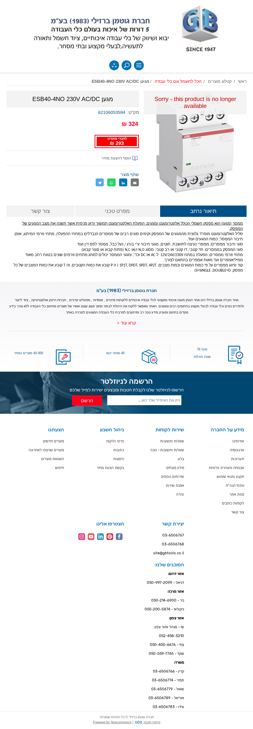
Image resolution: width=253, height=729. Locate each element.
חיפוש (59, 468)
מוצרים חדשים (53, 441)
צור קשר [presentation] (40, 211)
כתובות (118, 450)
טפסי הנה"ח (235, 485)
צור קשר (237, 512)
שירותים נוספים (172, 476)
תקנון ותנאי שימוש (230, 476)
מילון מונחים (175, 468)
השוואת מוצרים (52, 459)
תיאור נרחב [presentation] (203, 211)
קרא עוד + (126, 323)
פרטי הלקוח (115, 441)
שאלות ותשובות (172, 441)
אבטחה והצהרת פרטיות (226, 468)
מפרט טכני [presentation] (117, 211)
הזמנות (118, 459)
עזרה (180, 494)
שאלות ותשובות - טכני (167, 450)
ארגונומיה (237, 450)
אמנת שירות (175, 485)
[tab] (203, 212)
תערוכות (237, 459)
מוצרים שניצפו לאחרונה (46, 450)
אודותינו (238, 441)
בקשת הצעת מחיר (110, 468)
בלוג (180, 459)
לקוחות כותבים (233, 503)
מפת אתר (237, 494)
